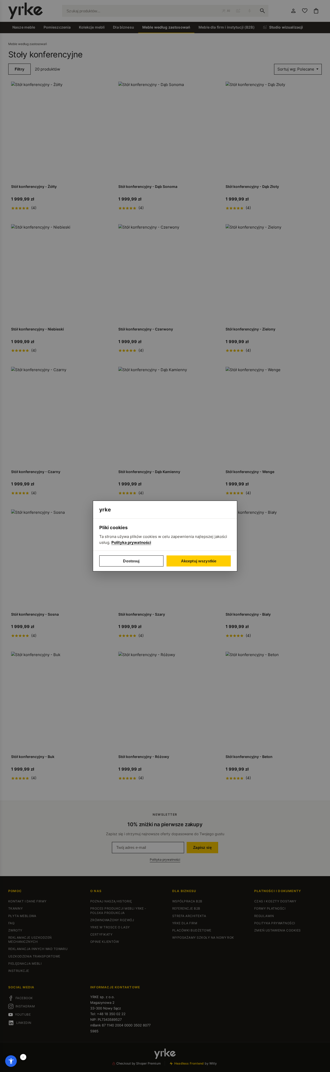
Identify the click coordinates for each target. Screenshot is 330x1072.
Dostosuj (131, 561)
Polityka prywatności (131, 542)
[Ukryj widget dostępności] (23, 1057)
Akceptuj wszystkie (199, 561)
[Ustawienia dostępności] (11, 1061)
